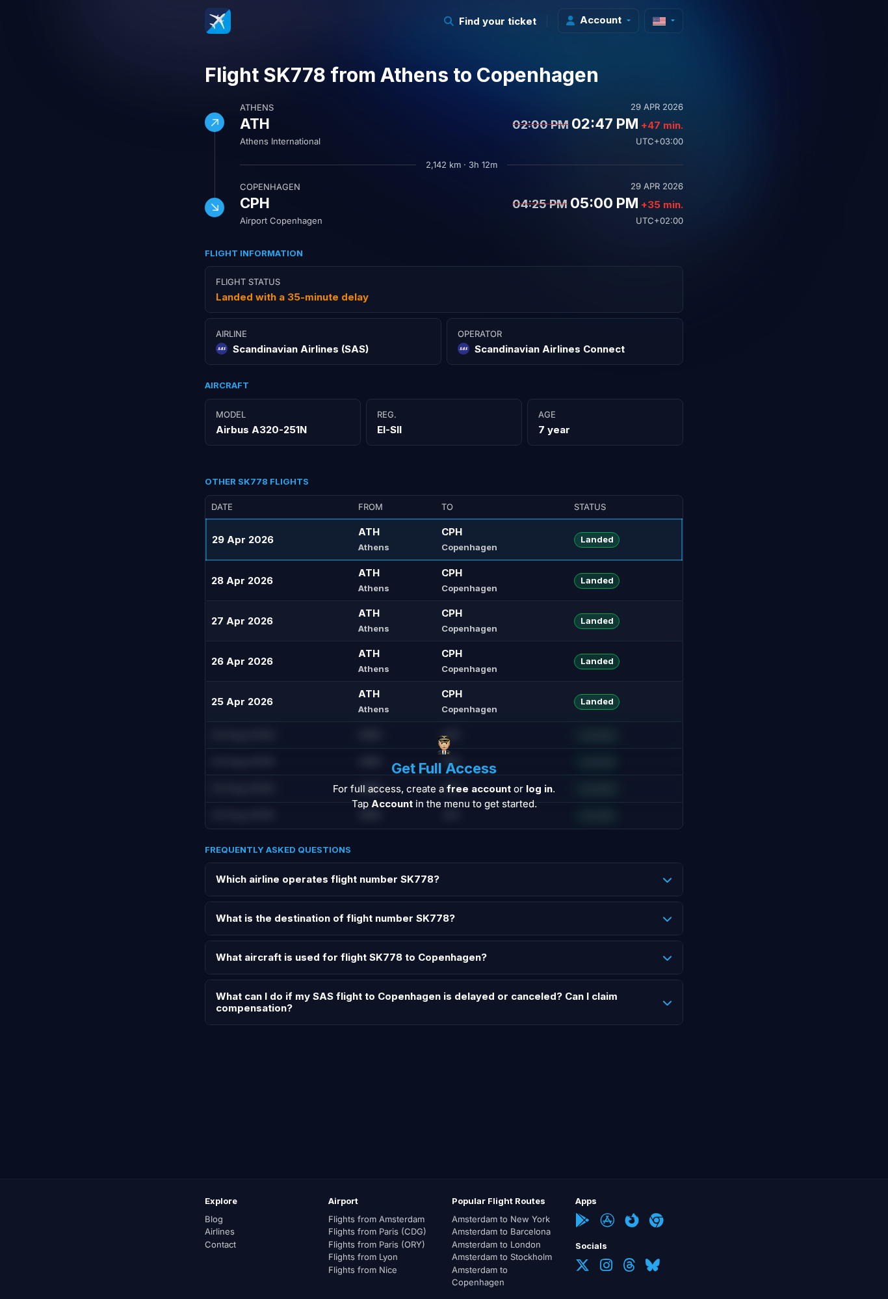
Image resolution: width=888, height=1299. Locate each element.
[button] (490, 21)
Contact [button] (220, 1244)
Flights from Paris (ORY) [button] (376, 1244)
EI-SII (389, 429)
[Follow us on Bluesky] (653, 1266)
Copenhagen (270, 186)
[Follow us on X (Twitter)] (582, 1266)
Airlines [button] (220, 1231)
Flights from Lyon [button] (363, 1257)
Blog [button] (214, 1219)
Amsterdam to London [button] (496, 1244)
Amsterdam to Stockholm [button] (502, 1257)
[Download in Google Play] (582, 1221)
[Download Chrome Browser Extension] (656, 1221)
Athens (257, 107)
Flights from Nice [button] (362, 1270)
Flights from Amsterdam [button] (376, 1219)
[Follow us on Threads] (629, 1266)
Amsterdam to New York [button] (501, 1219)
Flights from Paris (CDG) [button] (377, 1231)
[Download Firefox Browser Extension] (632, 1221)
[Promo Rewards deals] (218, 20)
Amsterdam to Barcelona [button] (501, 1231)
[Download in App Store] (607, 1221)
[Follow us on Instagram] (606, 1266)
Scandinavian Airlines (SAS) (301, 349)
